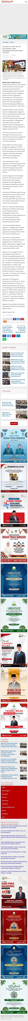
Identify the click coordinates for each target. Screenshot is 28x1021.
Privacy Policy (9, 1017)
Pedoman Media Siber (6, 1018)
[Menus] (26, 1)
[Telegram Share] (18, 336)
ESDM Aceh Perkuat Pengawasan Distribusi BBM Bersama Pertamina (18, 368)
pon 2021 (4, 797)
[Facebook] (14, 319)
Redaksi (15, 1017)
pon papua (5, 794)
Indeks (2, 1017)
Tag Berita (5, 804)
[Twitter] (18, 319)
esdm (3, 787)
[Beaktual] (8, 1)
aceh (3, 817)
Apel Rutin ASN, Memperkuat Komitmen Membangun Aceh (20, 329)
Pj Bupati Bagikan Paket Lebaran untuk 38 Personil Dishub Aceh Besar (7, 329)
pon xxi (4, 810)
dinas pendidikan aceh (8, 807)
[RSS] (5, 321)
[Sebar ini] (4, 336)
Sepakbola (5, 814)
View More (14, 423)
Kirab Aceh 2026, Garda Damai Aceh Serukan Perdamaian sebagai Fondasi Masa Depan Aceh (8, 406)
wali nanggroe (6, 790)
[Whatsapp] (4, 339)
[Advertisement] (14, 19)
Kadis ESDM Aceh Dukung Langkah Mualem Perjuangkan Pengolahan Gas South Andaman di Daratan (18, 383)
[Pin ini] (14, 336)
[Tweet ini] (9, 336)
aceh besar (5, 800)
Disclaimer (21, 1017)
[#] (14, 36)
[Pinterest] (22, 319)
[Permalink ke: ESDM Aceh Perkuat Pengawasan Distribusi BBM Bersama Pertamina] (6, 368)
